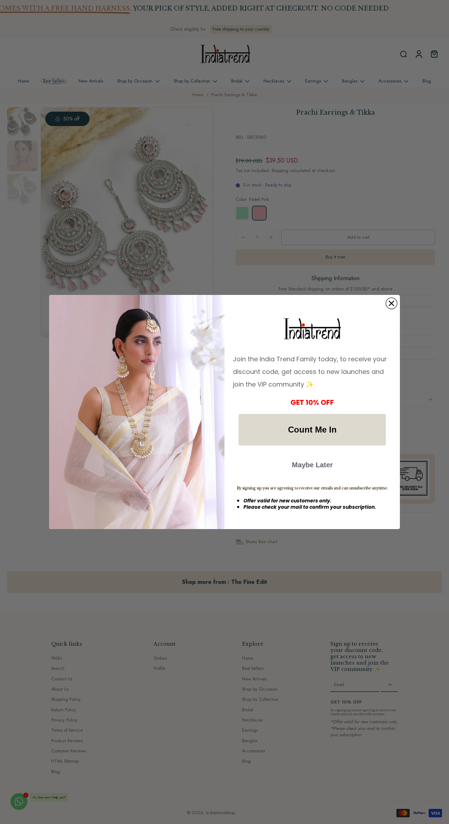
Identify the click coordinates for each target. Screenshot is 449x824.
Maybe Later (312, 465)
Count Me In (312, 429)
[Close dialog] (391, 303)
